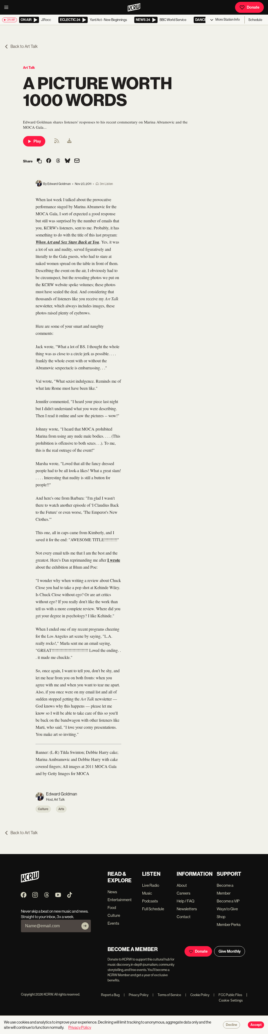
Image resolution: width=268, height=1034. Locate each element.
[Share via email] (77, 161)
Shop (221, 916)
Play (37, 141)
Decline (231, 1025)
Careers (183, 893)
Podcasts (150, 901)
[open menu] (8, 7)
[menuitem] (69, 141)
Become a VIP (228, 901)
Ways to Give (227, 909)
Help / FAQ (185, 901)
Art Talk (29, 68)
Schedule (255, 20)
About (182, 885)
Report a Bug (110, 995)
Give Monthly (230, 951)
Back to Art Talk (24, 46)
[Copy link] (39, 161)
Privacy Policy (136, 995)
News (112, 892)
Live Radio (150, 885)
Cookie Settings (231, 1000)
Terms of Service (167, 995)
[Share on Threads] (58, 161)
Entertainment (120, 899)
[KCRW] (30, 881)
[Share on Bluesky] (67, 161)
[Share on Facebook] (48, 161)
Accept (255, 1025)
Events (113, 923)
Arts (61, 809)
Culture (43, 809)
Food (112, 907)
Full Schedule (153, 909)
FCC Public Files (228, 995)
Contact (184, 916)
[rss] (57, 142)
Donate (253, 7)
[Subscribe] (85, 926)
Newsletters (187, 909)
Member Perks (229, 924)
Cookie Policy (197, 995)
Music (147, 893)
